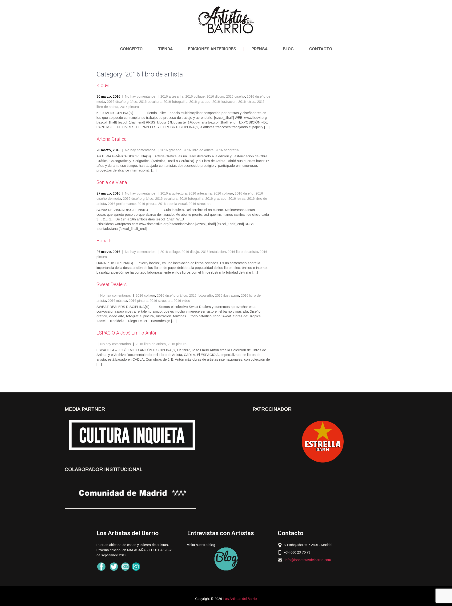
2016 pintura (129, 107)
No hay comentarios (140, 96)
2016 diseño (235, 96)
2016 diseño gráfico (122, 102)
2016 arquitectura (173, 193)
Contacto (320, 49)
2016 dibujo (215, 96)
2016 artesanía (171, 96)
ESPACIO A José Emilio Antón (127, 333)
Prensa (259, 49)
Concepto (131, 49)
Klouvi (103, 85)
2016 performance (122, 204)
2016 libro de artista (198, 150)
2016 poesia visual (172, 204)
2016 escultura (150, 102)
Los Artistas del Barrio (240, 599)
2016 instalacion (213, 252)
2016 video (182, 301)
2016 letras (246, 102)
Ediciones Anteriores (212, 49)
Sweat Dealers (112, 284)
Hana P (104, 240)
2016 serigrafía (227, 150)
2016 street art (200, 204)
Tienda (165, 49)
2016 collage (195, 96)
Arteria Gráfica (112, 139)
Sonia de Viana (112, 182)
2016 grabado (199, 102)
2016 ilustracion (224, 102)
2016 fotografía (175, 102)
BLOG (288, 49)
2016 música (117, 301)
